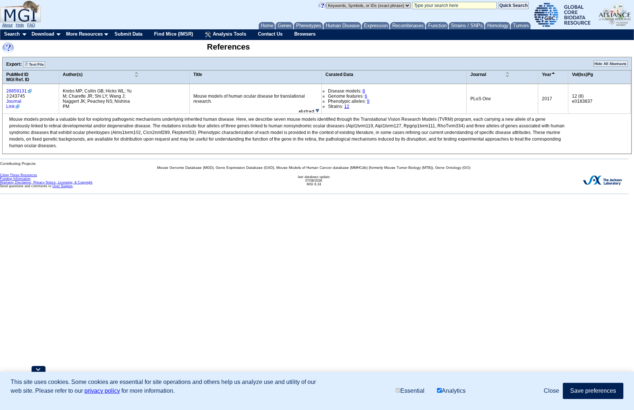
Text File (36, 64)
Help (20, 25)
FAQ (31, 25)
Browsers (305, 34)
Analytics (454, 391)
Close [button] (551, 391)
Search (12, 34)
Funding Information (15, 179)
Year (546, 74)
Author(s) (73, 74)
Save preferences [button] (593, 391)
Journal (478, 74)
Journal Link (13, 104)
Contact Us (270, 34)
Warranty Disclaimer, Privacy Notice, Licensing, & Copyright (46, 182)
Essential (412, 391)
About (7, 25)
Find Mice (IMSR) (173, 34)
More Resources (84, 34)
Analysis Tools (228, 34)
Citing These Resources (18, 175)
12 (346, 106)
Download (43, 34)
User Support (62, 186)
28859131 (16, 91)
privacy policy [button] (102, 391)
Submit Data (128, 34)
